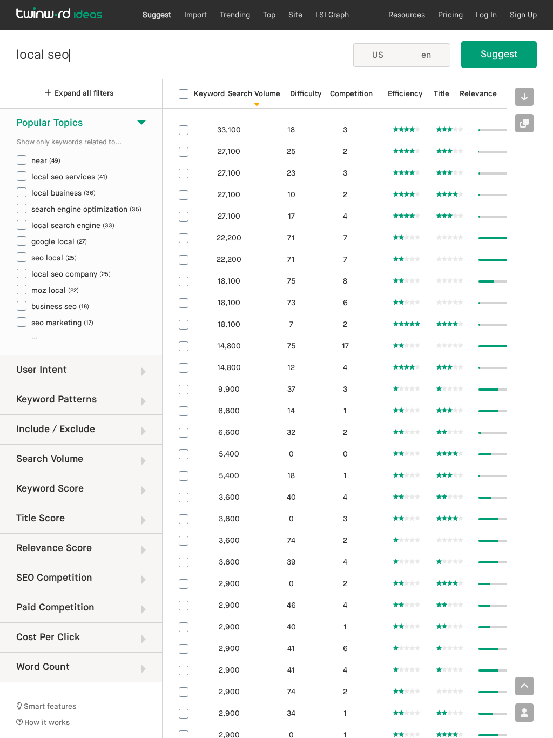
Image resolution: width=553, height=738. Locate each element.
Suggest (157, 15)
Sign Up (523, 15)
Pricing (450, 15)
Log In (486, 15)
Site (295, 15)
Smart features (49, 706)
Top (269, 15)
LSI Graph (332, 15)
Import (195, 15)
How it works (46, 723)
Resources (406, 15)
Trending (235, 15)
